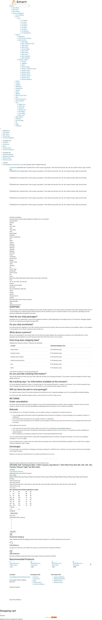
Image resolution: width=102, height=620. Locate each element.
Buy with (13, 531)
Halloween (18, 86)
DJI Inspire (24, 20)
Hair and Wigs (25, 49)
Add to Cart (14, 513)
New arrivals (16, 11)
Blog (4, 146)
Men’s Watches (26, 58)
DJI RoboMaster (26, 33)
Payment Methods (8, 154)
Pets (17, 97)
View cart (48, 617)
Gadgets (18, 84)
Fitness (17, 81)
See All (8, 130)
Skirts (23, 65)
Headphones (19, 88)
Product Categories (18, 13)
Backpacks (22, 36)
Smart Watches (20, 101)
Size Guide (13, 488)
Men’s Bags (25, 42)
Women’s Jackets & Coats (29, 68)
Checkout (54, 617)
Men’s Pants (25, 47)
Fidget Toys (22, 104)
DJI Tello (24, 22)
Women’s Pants (26, 72)
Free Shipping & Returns (16, 471)
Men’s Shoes (25, 52)
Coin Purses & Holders (25, 38)
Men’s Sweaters (26, 56)
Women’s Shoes (26, 74)
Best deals (15, 9)
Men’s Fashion (22, 40)
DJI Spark (24, 26)
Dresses (24, 61)
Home (11, 167)
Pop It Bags (22, 113)
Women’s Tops (26, 77)
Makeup (18, 93)
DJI (19, 18)
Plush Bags (22, 111)
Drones (18, 17)
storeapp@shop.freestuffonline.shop (13, 164)
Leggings (24, 63)
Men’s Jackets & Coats (28, 43)
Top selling (16, 8)
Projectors (18, 126)
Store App (62, 430)
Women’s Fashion (23, 59)
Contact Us (6, 144)
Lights (17, 92)
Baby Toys (21, 115)
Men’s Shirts (25, 51)
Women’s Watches (27, 79)
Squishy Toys (22, 109)
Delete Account (7, 160)
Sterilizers (18, 118)
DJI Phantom (25, 31)
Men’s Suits (25, 54)
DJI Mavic (24, 24)
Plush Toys (22, 106)
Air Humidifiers (20, 15)
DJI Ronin (24, 27)
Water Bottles (19, 117)
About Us (5, 142)
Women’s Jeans (26, 70)
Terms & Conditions (8, 149)
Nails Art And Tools (21, 95)
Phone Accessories (21, 99)
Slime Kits (21, 108)
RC (16, 122)
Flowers (18, 83)
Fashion (18, 34)
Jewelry (18, 90)
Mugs (17, 124)
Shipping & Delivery (8, 156)
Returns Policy (7, 158)
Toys (17, 102)
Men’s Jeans (25, 45)
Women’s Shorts (26, 76)
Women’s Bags (26, 67)
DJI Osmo (24, 29)
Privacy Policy (7, 148)
